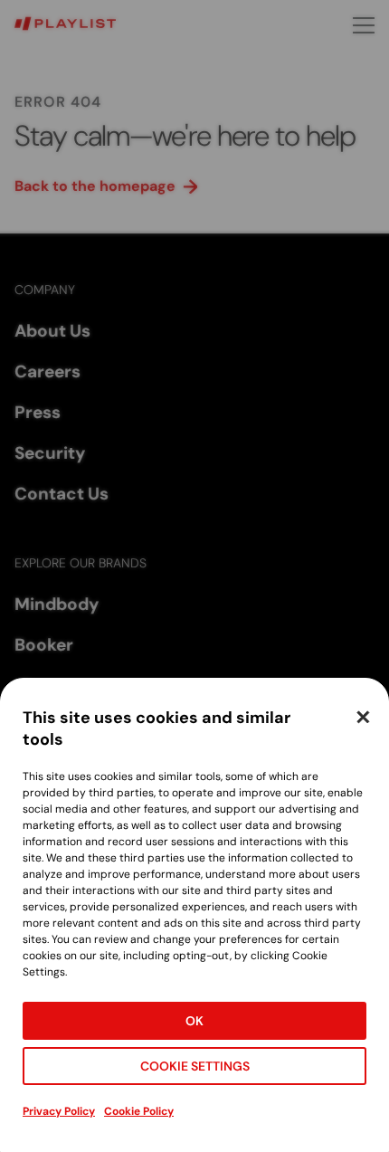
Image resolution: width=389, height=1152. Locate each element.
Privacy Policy (59, 1111)
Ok (194, 1021)
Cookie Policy (139, 1111)
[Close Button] (363, 717)
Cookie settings (195, 1066)
